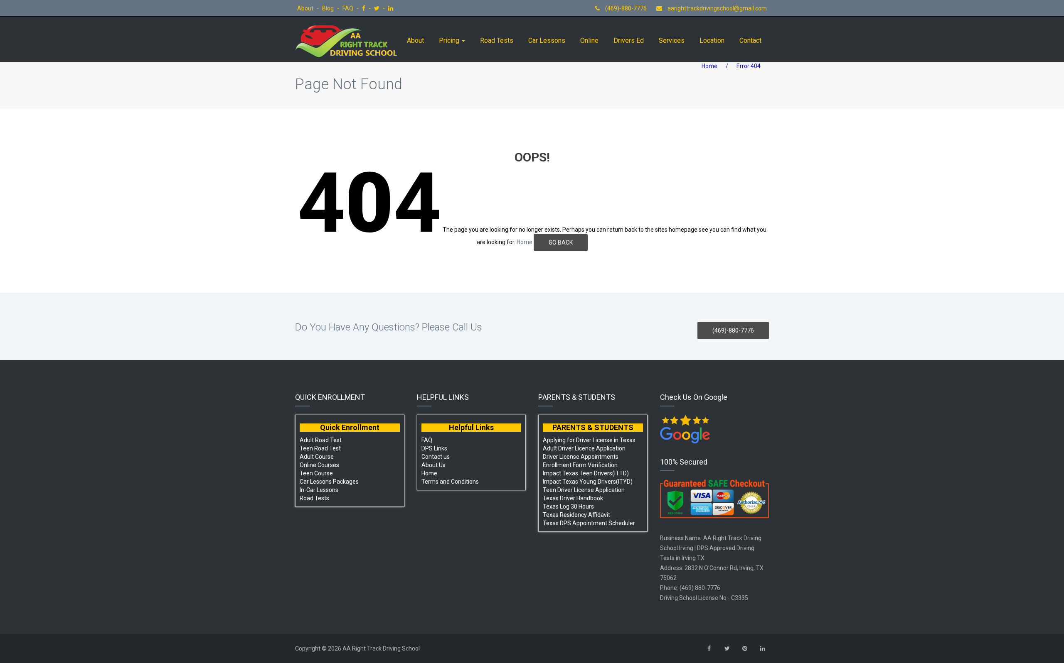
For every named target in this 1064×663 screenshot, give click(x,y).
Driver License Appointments (580, 456)
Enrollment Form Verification (580, 465)
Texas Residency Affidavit (576, 514)
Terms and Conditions (450, 481)
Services (672, 40)
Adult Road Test (321, 440)
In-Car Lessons (319, 490)
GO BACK (561, 242)
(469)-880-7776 (625, 8)
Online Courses (319, 465)
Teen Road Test (320, 448)
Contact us (435, 456)
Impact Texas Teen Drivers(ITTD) (586, 473)
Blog (328, 8)
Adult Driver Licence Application (584, 448)
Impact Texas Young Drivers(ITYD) (588, 481)
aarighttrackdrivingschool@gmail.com (717, 8)
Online (589, 40)
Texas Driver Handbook (573, 498)
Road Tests (496, 40)
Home (709, 66)
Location (711, 40)
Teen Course (316, 473)
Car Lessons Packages (329, 481)
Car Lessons (546, 40)
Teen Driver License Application (584, 490)
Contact (750, 40)
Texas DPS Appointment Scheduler (589, 523)
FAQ (348, 8)
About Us (433, 465)
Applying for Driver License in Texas (589, 440)
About (306, 8)
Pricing (450, 40)
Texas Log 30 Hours (568, 506)
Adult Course (317, 456)
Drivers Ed (628, 40)
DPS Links (434, 448)
